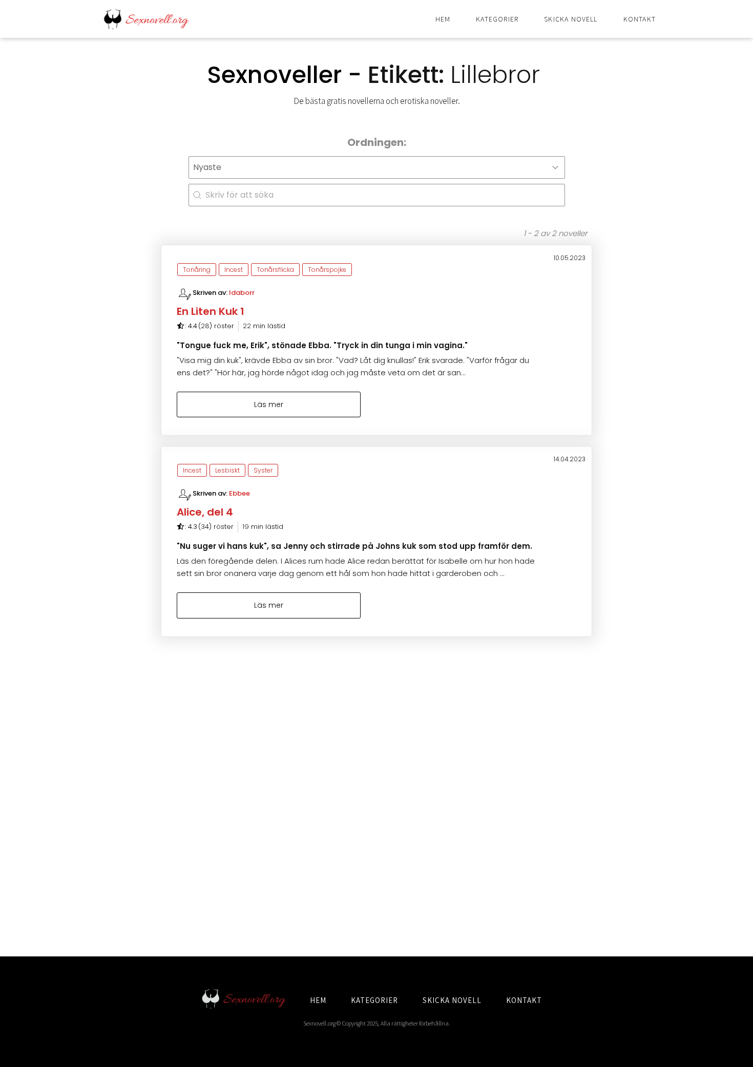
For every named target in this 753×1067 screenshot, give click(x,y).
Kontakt (639, 19)
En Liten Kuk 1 (210, 311)
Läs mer (268, 404)
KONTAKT (524, 1000)
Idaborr (242, 292)
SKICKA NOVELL (452, 1000)
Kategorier (497, 19)
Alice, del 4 (205, 512)
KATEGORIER (374, 1000)
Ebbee (239, 493)
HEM (318, 1000)
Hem (443, 19)
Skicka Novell (570, 19)
